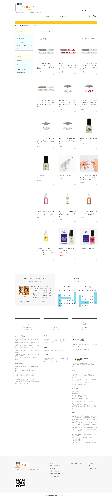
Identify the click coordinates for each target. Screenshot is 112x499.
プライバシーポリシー (56, 476)
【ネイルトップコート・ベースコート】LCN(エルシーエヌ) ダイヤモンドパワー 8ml (67, 250)
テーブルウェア (21, 35)
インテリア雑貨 (21, 42)
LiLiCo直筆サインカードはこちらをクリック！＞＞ (32, 301)
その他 (18, 49)
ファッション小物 (21, 45)
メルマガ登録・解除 (76, 463)
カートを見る (92, 465)
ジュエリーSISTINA (22, 69)
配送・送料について (55, 465)
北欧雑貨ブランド (21, 60)
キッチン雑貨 (20, 39)
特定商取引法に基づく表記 (57, 473)
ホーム (16, 25)
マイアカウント (86, 10)
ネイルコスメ (34, 25)
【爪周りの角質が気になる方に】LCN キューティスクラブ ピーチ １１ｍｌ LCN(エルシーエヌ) (46, 213)
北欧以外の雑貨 (21, 72)
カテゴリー (62, 16)
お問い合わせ (92, 468)
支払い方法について (55, 471)
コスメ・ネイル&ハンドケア (23, 64)
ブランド (48, 16)
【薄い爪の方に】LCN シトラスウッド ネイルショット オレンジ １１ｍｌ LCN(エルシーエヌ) (89, 213)
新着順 (93, 39)
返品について (53, 468)
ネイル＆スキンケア (24, 25)
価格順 (87, 39)
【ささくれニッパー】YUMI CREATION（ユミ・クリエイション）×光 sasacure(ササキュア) (89, 177)
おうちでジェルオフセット (65, 175)
